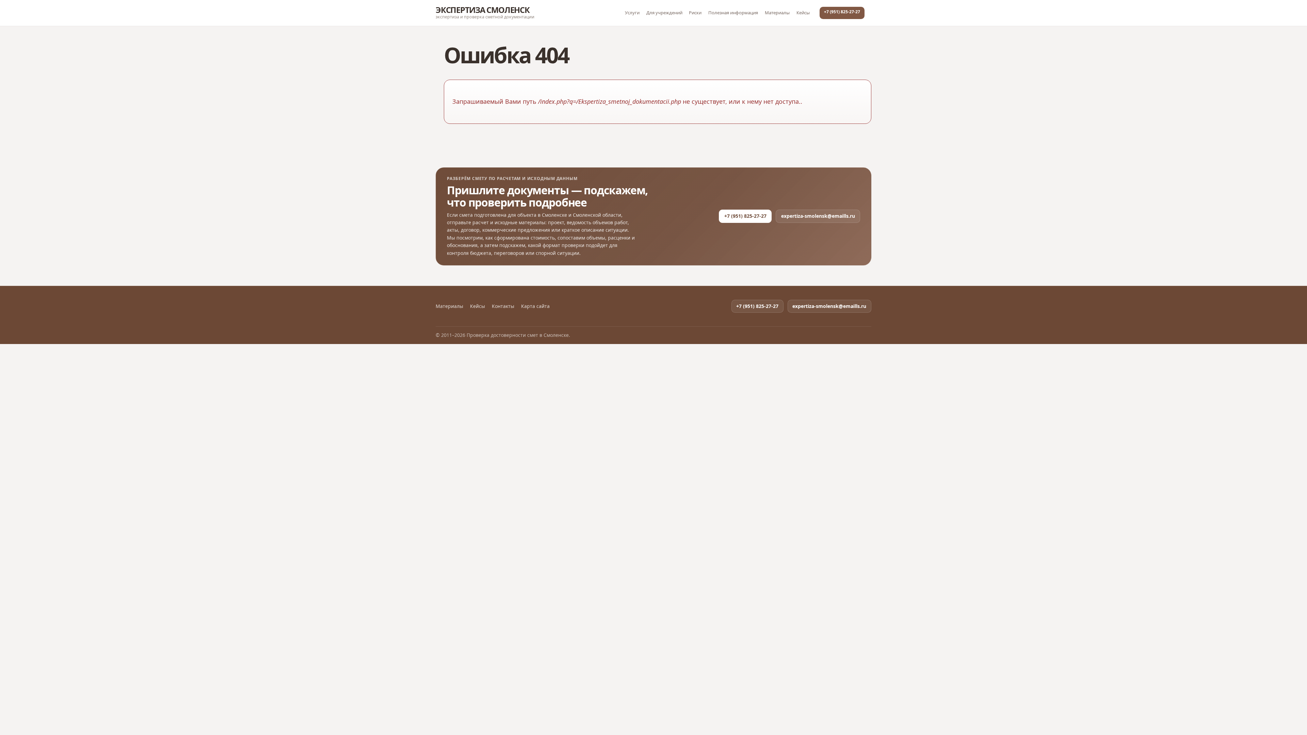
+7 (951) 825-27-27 (842, 12)
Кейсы (803, 13)
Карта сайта (535, 306)
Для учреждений (664, 13)
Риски (695, 13)
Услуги (632, 13)
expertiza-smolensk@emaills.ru (818, 216)
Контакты (503, 306)
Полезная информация (733, 13)
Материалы (777, 13)
